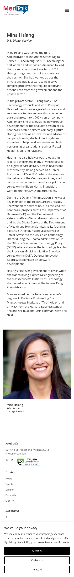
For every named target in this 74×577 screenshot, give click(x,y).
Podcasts (11, 495)
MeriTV (10, 500)
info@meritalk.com (16, 453)
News (9, 478)
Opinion (10, 489)
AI (7, 517)
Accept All (37, 550)
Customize (37, 560)
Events (9, 484)
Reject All (37, 569)
